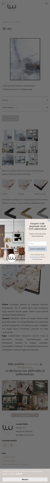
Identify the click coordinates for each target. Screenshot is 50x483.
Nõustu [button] (25, 479)
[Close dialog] (48, 220)
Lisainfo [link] (18, 474)
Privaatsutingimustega (35, 257)
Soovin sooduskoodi (37, 249)
